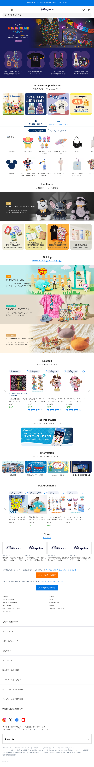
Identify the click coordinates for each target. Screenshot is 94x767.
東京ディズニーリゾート (57, 608)
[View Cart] (89, 10)
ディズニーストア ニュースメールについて (60, 570)
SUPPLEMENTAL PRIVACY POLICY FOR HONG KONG (62, 753)
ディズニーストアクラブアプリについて (55, 581)
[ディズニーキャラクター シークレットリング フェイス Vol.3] (75, 504)
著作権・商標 (36, 750)
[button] (8, 3)
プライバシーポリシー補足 (11, 750)
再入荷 (51, 605)
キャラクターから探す (56, 131)
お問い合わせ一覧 (48, 748)
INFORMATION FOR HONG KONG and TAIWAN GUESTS (21, 753)
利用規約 (26, 750)
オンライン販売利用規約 (11, 727)
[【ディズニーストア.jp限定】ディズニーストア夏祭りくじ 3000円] (18, 504)
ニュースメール (42, 729)
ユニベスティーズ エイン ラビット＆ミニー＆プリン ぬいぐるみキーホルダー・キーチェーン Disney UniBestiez (75, 400)
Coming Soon (54, 602)
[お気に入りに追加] (26, 371)
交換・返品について (10, 641)
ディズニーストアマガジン (11, 608)
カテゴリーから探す (9, 599)
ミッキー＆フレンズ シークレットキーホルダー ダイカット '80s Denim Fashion (56, 518)
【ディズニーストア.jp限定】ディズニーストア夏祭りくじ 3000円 (18, 518)
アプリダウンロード (47, 588)
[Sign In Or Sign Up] (12, 10)
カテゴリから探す (37, 131)
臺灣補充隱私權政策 (9, 755)
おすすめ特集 (6, 605)
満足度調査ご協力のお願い (12, 709)
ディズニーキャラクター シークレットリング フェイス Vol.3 (75, 518)
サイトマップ (6, 611)
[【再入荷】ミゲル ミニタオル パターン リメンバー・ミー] (18, 383)
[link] (5, 390)
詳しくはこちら (63, 2)
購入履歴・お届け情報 (11, 670)
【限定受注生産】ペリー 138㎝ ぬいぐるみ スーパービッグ (37, 518)
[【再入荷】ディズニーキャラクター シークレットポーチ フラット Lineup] (37, 383)
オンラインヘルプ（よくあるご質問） (26, 748)
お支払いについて (9, 631)
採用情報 (86, 750)
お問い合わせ (7, 660)
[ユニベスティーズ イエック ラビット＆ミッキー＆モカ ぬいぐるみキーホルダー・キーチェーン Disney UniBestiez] (56, 383)
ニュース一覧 (6, 748)
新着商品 (5, 596)
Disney (51, 596)
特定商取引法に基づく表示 (35, 727)
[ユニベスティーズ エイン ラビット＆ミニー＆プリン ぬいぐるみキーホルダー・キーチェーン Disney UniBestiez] (75, 383)
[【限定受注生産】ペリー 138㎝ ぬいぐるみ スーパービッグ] (37, 504)
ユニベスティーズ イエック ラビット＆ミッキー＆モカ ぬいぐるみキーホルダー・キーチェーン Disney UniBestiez (56, 400)
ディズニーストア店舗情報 (12, 689)
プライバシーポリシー (65, 748)
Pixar (51, 599)
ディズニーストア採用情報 (12, 699)
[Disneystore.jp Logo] (47, 9)
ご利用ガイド (7, 651)
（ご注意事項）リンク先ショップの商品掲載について (62, 750)
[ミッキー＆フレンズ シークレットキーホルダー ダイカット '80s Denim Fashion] (56, 504)
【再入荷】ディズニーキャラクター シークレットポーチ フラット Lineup (37, 400)
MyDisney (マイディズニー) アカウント (17, 729)
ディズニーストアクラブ (11, 680)
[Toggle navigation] (5, 10)
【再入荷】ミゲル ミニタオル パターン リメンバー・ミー (18, 400)
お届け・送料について (11, 622)
